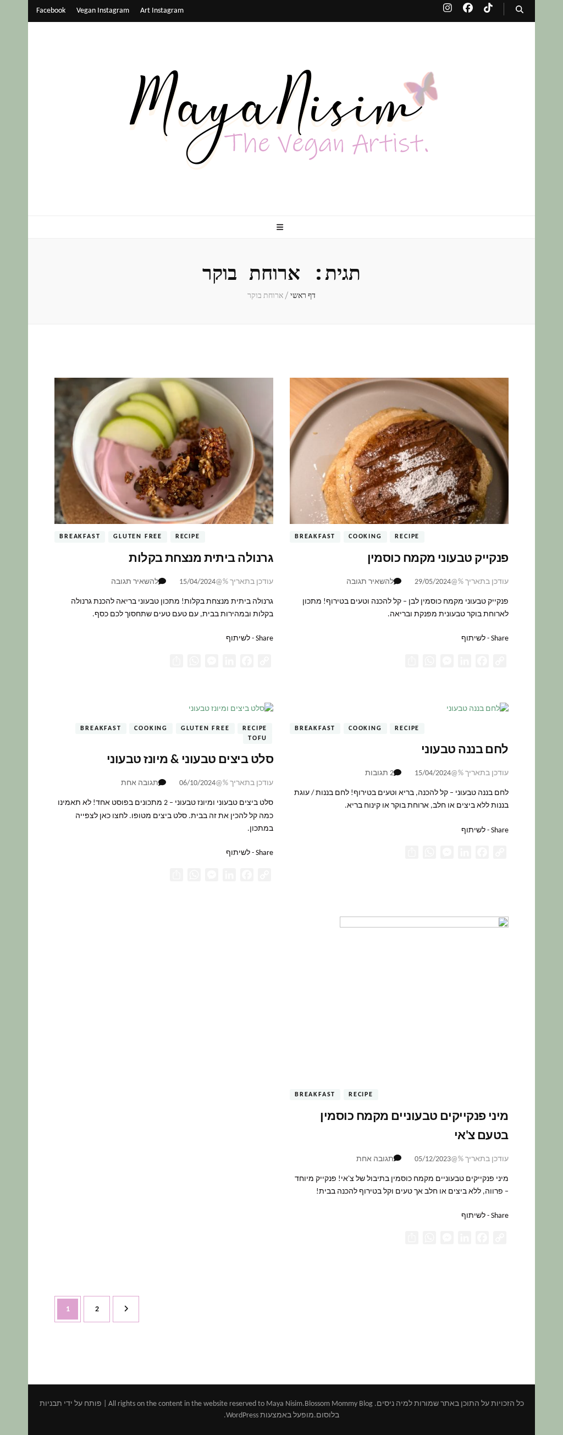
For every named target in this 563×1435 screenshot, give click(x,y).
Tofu (257, 738)
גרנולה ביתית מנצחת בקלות (201, 559)
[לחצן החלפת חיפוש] (519, 9)
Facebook (50, 11)
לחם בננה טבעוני (465, 750)
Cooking (365, 537)
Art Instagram (162, 11)
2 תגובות (379, 773)
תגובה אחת (139, 783)
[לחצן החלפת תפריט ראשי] (281, 227)
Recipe (407, 537)
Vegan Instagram (102, 11)
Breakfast (315, 537)
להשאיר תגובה (370, 582)
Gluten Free (137, 537)
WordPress (242, 1415)
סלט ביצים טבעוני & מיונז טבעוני (190, 760)
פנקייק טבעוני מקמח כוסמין (438, 559)
